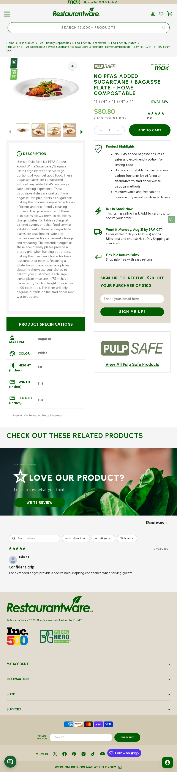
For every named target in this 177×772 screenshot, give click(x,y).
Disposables (26, 43)
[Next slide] (81, 131)
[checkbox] (127, 538)
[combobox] (88, 27)
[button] (7, 12)
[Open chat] (10, 762)
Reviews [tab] (156, 523)
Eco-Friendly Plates (123, 43)
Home (10, 43)
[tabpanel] (88, 562)
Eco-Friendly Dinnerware (91, 43)
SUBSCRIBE (127, 737)
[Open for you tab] (167, 762)
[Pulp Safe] (106, 69)
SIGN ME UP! (132, 312)
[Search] (163, 27)
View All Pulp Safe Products (132, 364)
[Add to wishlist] (161, 13)
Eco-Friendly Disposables (55, 43)
